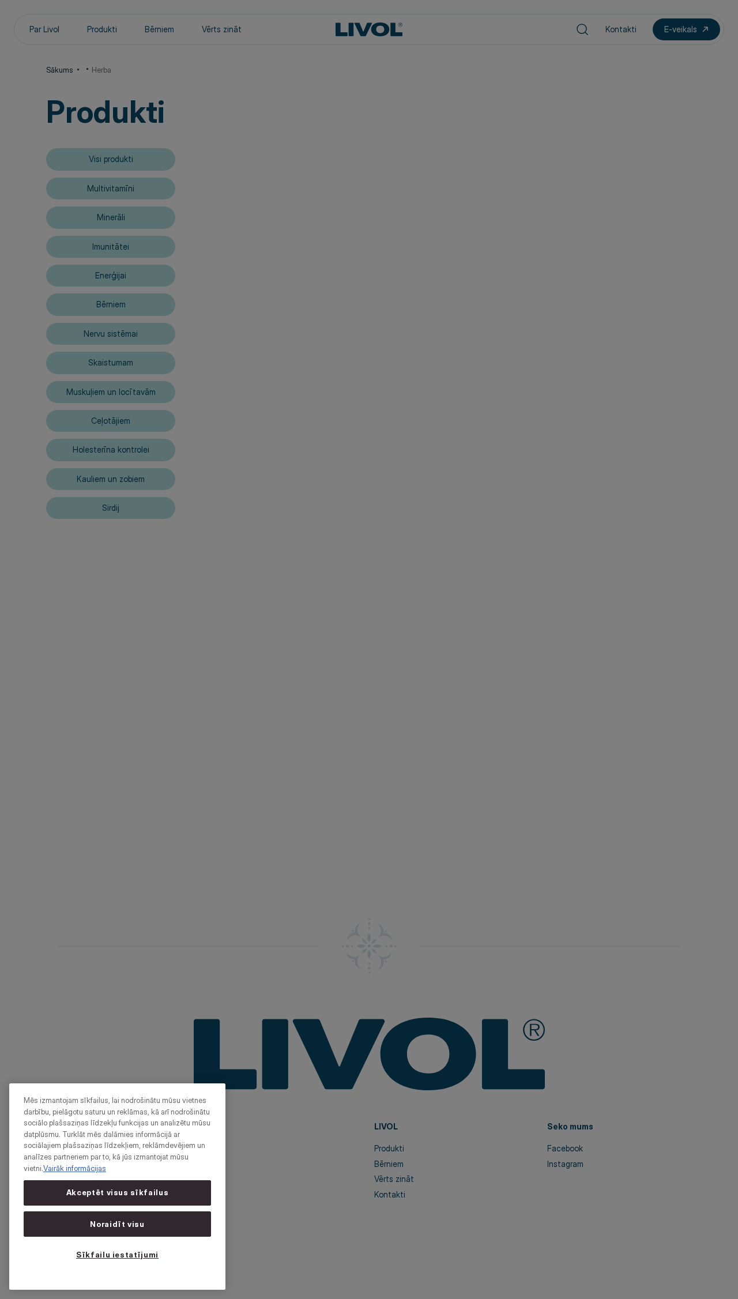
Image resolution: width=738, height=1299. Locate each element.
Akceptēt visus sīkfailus (117, 1193)
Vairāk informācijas (74, 1168)
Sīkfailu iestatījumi (117, 1254)
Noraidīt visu (117, 1224)
